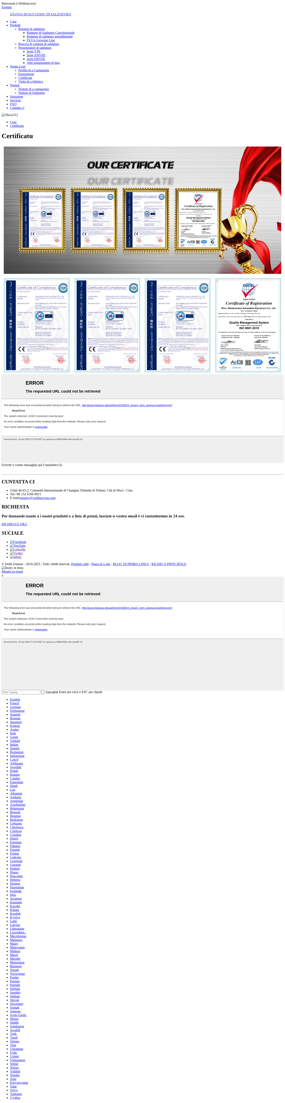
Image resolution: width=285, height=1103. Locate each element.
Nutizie (15, 85)
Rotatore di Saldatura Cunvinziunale (50, 32)
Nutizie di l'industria (31, 93)
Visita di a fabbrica (30, 81)
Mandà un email (12, 571)
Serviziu (15, 100)
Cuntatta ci (17, 108)
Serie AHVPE (36, 55)
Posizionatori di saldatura (34, 47)
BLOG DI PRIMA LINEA (131, 564)
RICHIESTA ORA (14, 524)
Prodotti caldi (80, 564)
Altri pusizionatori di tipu (43, 62)
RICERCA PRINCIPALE (168, 564)
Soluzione (16, 96)
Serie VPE (34, 51)
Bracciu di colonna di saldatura (38, 44)
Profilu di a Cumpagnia (33, 70)
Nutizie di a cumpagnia (33, 89)
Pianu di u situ (100, 564)
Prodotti (15, 25)
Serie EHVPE (36, 59)
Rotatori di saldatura (31, 29)
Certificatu (25, 78)
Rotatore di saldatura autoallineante (50, 36)
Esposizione (26, 74)
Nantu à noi (17, 66)
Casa (13, 21)
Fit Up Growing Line (41, 40)
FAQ (13, 104)
